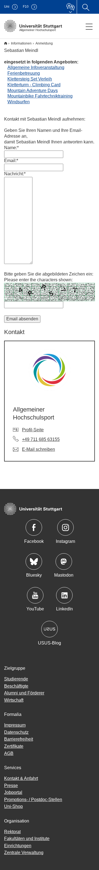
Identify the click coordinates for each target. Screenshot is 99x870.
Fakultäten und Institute (27, 838)
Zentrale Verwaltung (23, 852)
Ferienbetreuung (23, 73)
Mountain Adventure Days (32, 90)
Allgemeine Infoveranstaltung (35, 67)
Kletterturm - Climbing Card (34, 84)
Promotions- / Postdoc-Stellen (33, 799)
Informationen (21, 43)
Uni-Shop (13, 806)
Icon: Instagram (65, 527)
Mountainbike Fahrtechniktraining (40, 96)
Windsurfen (18, 101)
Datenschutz (16, 732)
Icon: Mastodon (64, 561)
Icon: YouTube (35, 595)
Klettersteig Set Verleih (29, 79)
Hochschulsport (5, 43)
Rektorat (12, 831)
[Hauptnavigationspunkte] (89, 26)
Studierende (16, 679)
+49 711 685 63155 (41, 439)
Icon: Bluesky (34, 561)
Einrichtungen (17, 845)
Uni (6, 7)
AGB (8, 753)
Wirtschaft (13, 700)
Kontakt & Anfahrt (21, 778)
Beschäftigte (16, 686)
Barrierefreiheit (18, 739)
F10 (26, 7)
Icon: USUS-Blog (49, 629)
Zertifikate (13, 746)
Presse (11, 785)
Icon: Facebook (34, 527)
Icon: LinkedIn (64, 595)
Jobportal (13, 792)
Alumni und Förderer (24, 693)
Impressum (15, 725)
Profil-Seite (33, 429)
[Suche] (85, 7)
